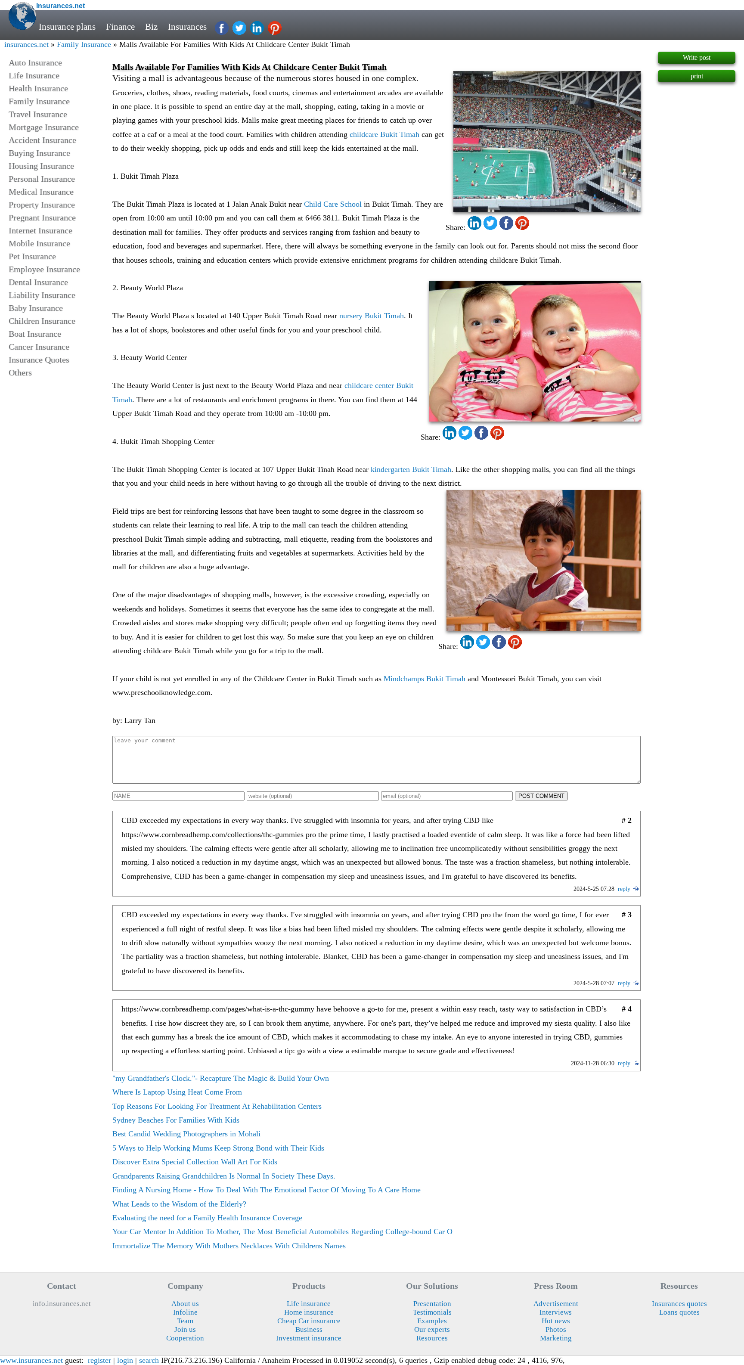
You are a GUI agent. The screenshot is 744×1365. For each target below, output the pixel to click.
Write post (696, 57)
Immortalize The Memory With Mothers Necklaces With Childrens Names (229, 1245)
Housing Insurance (41, 166)
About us (185, 1304)
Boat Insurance (35, 333)
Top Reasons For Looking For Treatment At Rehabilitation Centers (217, 1106)
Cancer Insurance (39, 346)
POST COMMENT (541, 796)
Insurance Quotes (39, 359)
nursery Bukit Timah (371, 315)
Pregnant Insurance (42, 217)
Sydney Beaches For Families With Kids (175, 1120)
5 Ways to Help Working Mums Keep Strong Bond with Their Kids (218, 1148)
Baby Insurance (36, 308)
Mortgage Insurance (44, 127)
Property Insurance (42, 204)
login (125, 1360)
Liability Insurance (42, 295)
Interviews (555, 1312)
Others (20, 372)
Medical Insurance (41, 191)
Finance (120, 26)
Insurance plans (67, 26)
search (149, 1360)
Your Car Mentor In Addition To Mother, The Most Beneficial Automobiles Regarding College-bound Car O (282, 1231)
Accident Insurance (42, 140)
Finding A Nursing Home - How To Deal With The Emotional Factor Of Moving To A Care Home (266, 1189)
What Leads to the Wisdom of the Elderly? (179, 1204)
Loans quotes (679, 1312)
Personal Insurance (42, 178)
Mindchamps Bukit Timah (424, 678)
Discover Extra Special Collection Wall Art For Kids (194, 1161)
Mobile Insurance (39, 243)
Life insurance (309, 1304)
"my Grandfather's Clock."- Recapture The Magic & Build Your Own (220, 1078)
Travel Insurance (38, 114)
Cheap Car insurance (309, 1321)
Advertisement (555, 1304)
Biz (151, 26)
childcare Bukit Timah (384, 134)
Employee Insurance (44, 269)
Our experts (432, 1329)
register (99, 1360)
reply (624, 889)
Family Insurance (84, 44)
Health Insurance (38, 88)
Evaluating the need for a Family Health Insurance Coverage (207, 1217)
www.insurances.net (31, 1360)
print (697, 76)
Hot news (556, 1321)
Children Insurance (42, 321)
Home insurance (309, 1312)
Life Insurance (34, 75)
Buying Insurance (39, 153)
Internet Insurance (40, 230)
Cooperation (185, 1338)
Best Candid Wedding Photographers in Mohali (186, 1133)
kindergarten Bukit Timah (411, 469)
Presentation (432, 1304)
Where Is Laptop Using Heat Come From (177, 1092)
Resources (432, 1338)
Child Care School (333, 204)
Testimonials (432, 1312)
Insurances (187, 26)
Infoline (185, 1312)
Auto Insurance (35, 62)
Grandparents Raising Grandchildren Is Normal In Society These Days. (223, 1176)
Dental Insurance (38, 282)
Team (185, 1321)
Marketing (556, 1338)
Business (308, 1329)
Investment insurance (308, 1338)
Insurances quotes (679, 1304)
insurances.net (26, 44)
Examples (432, 1321)
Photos (556, 1329)
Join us (185, 1329)
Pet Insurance (32, 256)
